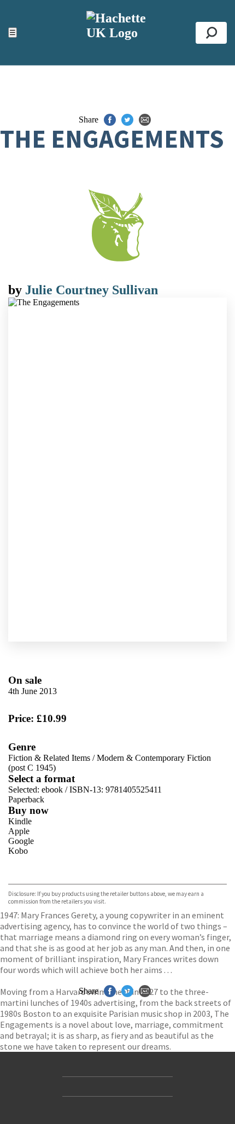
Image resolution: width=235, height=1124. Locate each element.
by (16, 290)
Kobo (18, 850)
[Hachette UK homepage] (117, 32)
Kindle (20, 821)
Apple (19, 831)
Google (21, 841)
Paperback (26, 799)
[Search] (211, 33)
